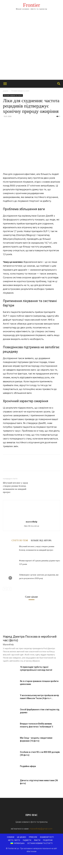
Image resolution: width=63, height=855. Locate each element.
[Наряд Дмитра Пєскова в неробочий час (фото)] (31, 618)
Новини (10, 837)
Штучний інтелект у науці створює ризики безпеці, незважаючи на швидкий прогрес (15, 487)
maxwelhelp (31, 521)
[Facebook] (6, 123)
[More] (33, 123)
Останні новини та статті (20, 91)
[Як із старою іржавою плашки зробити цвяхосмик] (10, 685)
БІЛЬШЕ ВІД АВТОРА (41, 540)
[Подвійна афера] (10, 770)
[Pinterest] (19, 123)
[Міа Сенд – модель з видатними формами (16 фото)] (10, 741)
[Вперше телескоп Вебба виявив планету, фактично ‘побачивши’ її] (10, 727)
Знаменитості (47, 837)
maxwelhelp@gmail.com (40, 829)
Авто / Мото (14, 840)
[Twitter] (13, 123)
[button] (5, 84)
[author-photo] (31, 517)
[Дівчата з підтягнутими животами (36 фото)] (10, 784)
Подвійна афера (28, 766)
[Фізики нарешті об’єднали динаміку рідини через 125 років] (10, 564)
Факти (37, 840)
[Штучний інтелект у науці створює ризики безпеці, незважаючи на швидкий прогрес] (10, 550)
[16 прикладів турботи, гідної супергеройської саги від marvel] (10, 671)
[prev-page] (5, 589)
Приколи (33, 837)
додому (5, 91)
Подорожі (48, 840)
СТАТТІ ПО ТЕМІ (20, 540)
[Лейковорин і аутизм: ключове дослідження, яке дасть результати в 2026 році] (10, 578)
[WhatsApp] (26, 123)
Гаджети (27, 840)
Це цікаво (21, 837)
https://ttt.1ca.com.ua (31, 526)
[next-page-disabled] (9, 589)
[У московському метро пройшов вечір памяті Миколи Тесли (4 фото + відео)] (10, 699)
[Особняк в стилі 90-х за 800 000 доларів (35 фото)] (10, 756)
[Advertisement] (31, 46)
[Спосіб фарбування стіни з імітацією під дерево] (10, 713)
